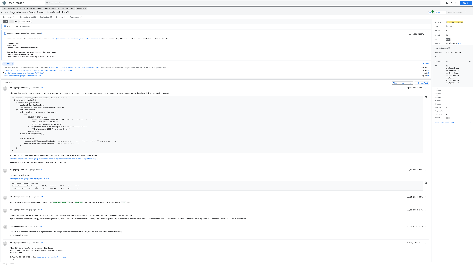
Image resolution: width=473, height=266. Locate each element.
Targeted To (439, 111)
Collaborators (439, 61)
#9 (428, 76)
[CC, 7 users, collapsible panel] (458, 66)
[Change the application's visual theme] (446, 2)
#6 (41, 226)
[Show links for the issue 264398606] (86, 8)
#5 (42, 210)
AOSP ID (438, 100)
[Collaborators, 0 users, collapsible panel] (458, 61)
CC (436, 66)
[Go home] (1, 12)
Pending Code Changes (438, 95)
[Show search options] (438, 2)
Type (436, 26)
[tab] (9, 17)
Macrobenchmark (68, 8)
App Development (29, 8)
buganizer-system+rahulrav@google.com (52, 257)
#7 (41, 242)
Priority (437, 31)
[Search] (47, 2)
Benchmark (56, 8)
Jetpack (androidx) (43, 8)
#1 (42, 33)
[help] (451, 2)
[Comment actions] (425, 88)
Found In (438, 107)
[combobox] (243, 2)
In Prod (437, 118)
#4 (41, 197)
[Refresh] (4, 12)
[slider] (432, 140)
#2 (428, 70)
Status (437, 39)
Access (437, 43)
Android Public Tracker (13, 8)
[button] (453, 26)
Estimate (438, 104)
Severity (437, 35)
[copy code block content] (425, 97)
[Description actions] (427, 34)
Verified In (438, 114)
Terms (11, 264)
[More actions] (470, 12)
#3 (428, 73)
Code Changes (438, 89)
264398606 (80, 8)
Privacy (4, 264)
